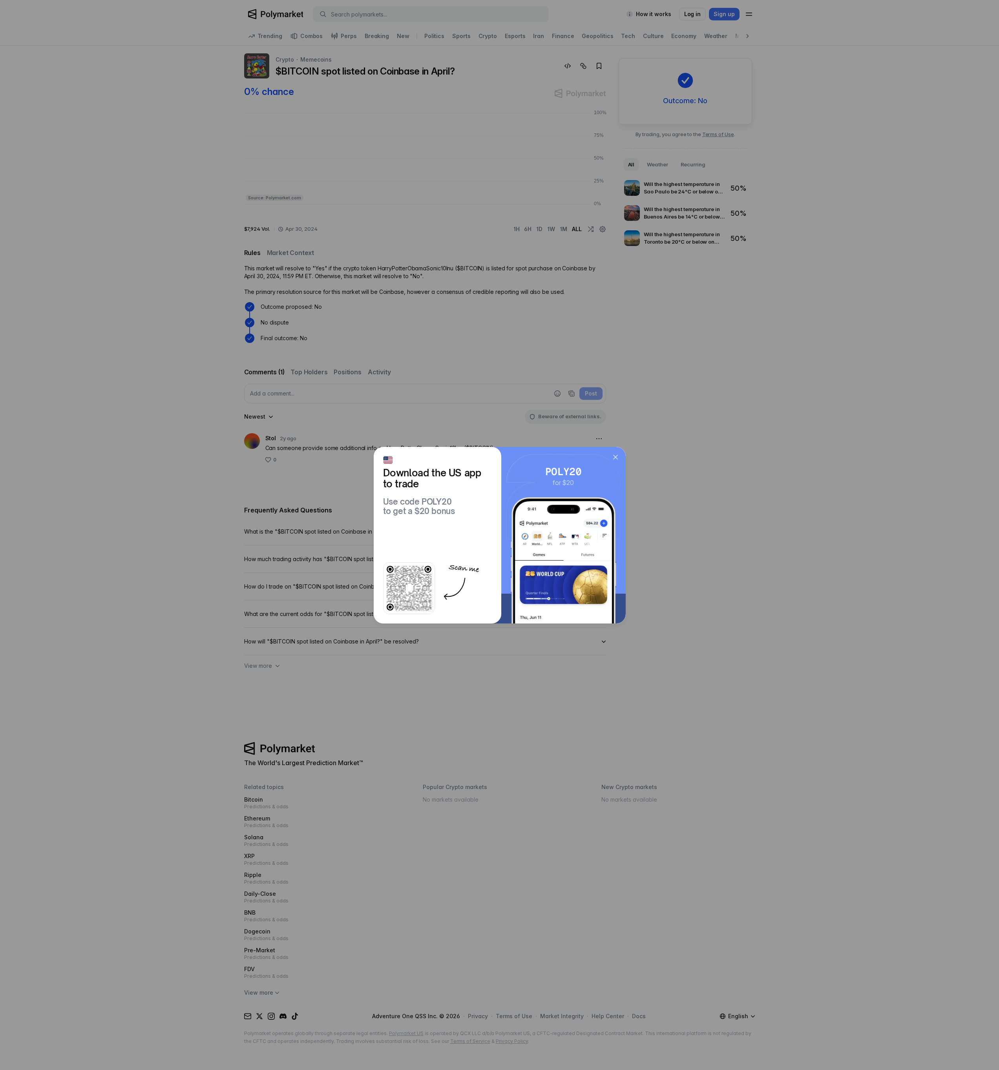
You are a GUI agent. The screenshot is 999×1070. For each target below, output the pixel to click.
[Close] (615, 457)
